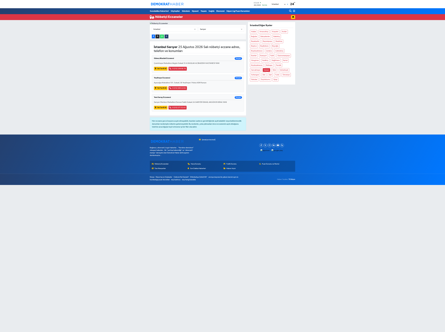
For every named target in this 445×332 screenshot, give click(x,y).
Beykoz (254, 46)
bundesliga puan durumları (160, 180)
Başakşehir (255, 41)
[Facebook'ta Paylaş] (153, 36)
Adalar (253, 31)
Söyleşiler (175, 11)
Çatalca (269, 51)
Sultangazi (255, 75)
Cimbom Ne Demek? (181, 177)
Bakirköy (276, 36)
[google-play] (277, 150)
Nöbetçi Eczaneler (162, 164)
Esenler (254, 55)
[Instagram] (269, 145)
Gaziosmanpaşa (284, 55)
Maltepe (269, 65)
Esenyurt (263, 55)
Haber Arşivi (231, 168)
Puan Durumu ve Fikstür (270, 164)
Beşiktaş (279, 41)
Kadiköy (265, 60)
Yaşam (204, 11)
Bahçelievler (265, 36)
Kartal (285, 60)
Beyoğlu (275, 46)
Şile (264, 75)
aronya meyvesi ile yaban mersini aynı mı (223, 177)
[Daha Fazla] (166, 36)
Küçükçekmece (256, 65)
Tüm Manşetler (160, 168)
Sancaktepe (255, 70)
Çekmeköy (279, 51)
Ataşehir (275, 31)
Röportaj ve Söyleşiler (164, 177)
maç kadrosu (176, 180)
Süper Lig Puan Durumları (238, 11)
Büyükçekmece (256, 51)
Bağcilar (254, 36)
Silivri (274, 70)
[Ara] (290, 11)
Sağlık (211, 11)
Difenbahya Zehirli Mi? (198, 177)
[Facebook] (261, 145)
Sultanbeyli (284, 70)
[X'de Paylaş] (157, 36)
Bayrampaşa (267, 41)
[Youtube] (278, 145)
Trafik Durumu (231, 164)
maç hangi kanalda (189, 180)
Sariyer (266, 70)
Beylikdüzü (264, 46)
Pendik (278, 65)
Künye (152, 177)
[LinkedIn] (274, 145)
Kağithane (276, 60)
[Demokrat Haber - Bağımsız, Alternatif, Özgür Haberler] (167, 4)
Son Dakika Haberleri (198, 168)
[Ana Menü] (293, 11)
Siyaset (195, 11)
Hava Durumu (196, 164)
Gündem (186, 11)
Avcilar (284, 31)
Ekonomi (220, 11)
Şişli (270, 75)
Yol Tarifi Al (161, 68)
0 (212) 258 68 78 (179, 68)
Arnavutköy (264, 31)
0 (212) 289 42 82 (179, 88)
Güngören (255, 60)
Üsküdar (254, 79)
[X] (265, 145)
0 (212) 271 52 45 (179, 107)
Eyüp (275, 79)
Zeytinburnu (265, 79)
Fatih (272, 55)
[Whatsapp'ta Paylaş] (162, 36)
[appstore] (265, 150)
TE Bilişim (291, 179)
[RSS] (282, 145)
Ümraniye (286, 75)
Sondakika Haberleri (159, 11)
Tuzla (277, 75)
